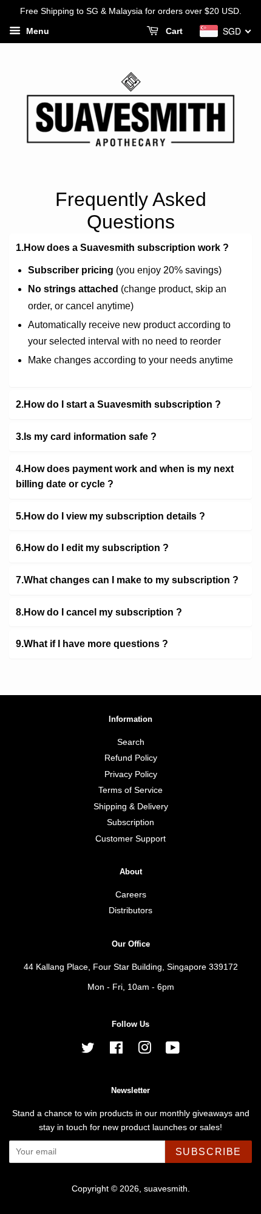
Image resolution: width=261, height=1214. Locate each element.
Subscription (130, 822)
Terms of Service (130, 790)
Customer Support (130, 838)
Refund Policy (130, 758)
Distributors (130, 910)
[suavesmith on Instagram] (144, 1050)
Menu (36, 31)
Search (130, 742)
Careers (130, 894)
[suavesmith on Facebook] (116, 1050)
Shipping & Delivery (130, 806)
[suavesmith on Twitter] (88, 1050)
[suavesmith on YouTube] (173, 1050)
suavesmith (166, 1188)
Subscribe (208, 1152)
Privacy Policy (130, 774)
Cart (173, 31)
